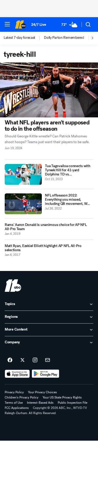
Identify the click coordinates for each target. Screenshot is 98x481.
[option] (24, 38)
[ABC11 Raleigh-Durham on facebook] (10, 360)
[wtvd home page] (13, 285)
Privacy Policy (14, 392)
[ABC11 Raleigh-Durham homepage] (20, 24)
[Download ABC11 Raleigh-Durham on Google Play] (45, 374)
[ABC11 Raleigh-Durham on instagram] (35, 360)
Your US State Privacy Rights (62, 397)
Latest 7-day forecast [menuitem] (19, 38)
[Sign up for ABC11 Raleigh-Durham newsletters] (47, 360)
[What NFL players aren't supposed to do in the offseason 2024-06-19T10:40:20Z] (49, 89)
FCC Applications (17, 407)
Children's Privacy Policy (21, 397)
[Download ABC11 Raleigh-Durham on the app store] (17, 374)
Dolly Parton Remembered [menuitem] (64, 38)
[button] (7, 24)
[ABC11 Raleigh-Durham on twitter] (22, 360)
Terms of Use (14, 402)
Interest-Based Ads (40, 402)
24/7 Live (38, 24)
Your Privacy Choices (42, 392)
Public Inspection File (72, 402)
